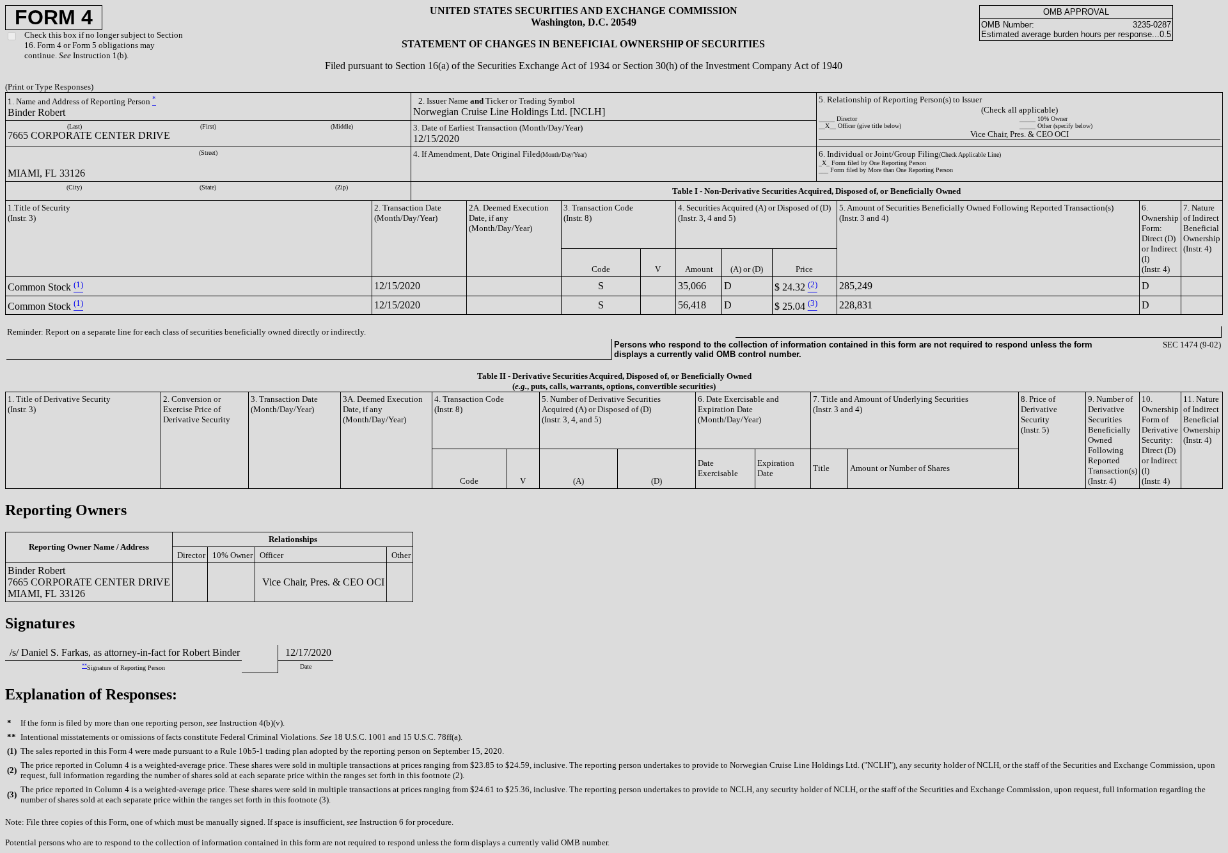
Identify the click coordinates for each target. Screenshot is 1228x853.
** (84, 666)
